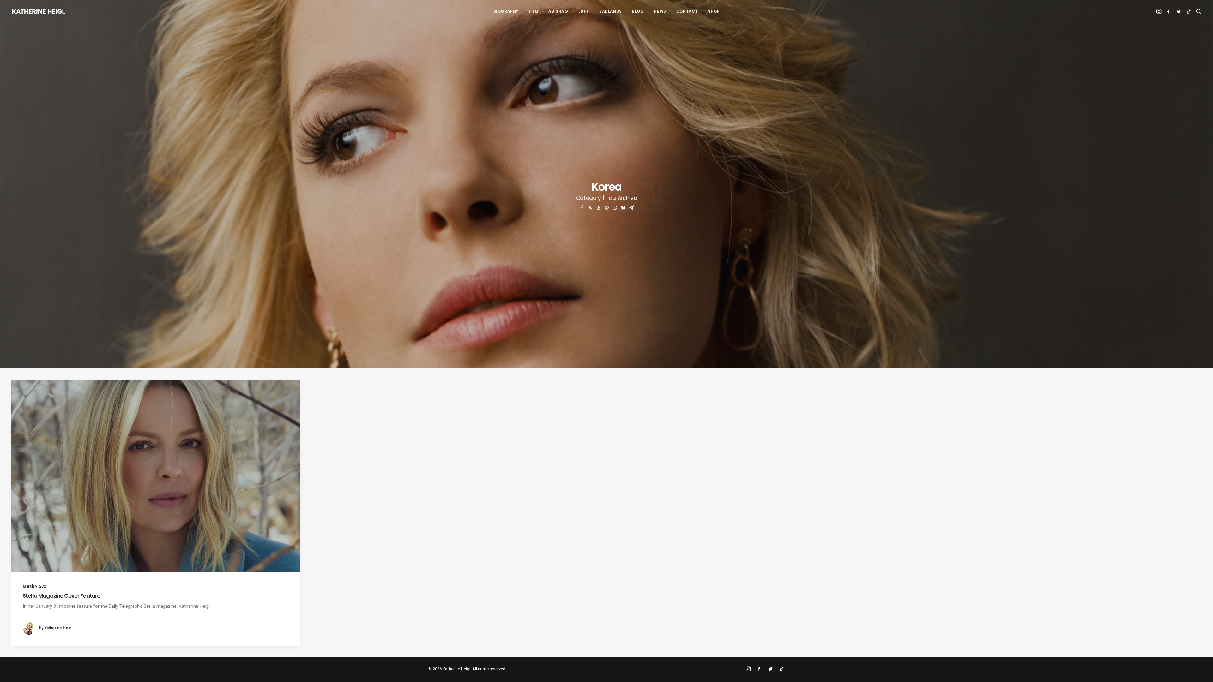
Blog (638, 11)
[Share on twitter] (590, 208)
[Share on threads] (598, 208)
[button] (1159, 11)
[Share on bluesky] (623, 208)
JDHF (583, 11)
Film (533, 11)
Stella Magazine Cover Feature (61, 596)
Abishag (558, 11)
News (660, 11)
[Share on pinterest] (606, 208)
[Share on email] (631, 208)
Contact (687, 11)
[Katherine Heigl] (38, 11)
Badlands (610, 11)
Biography (506, 11)
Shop (714, 11)
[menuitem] (506, 11)
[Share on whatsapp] (615, 208)
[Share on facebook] (582, 208)
